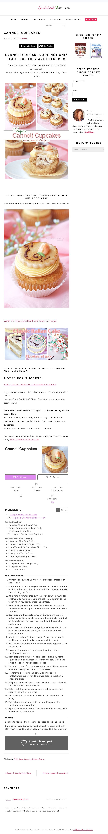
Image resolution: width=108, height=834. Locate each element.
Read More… (89, 132)
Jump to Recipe (30, 46)
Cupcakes (27, 759)
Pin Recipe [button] (54, 477)
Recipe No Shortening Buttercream (28, 518)
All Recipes (18, 759)
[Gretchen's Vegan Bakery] (54, 14)
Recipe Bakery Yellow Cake (23, 515)
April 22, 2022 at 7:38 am (57, 799)
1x (58, 510)
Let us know (35, 744)
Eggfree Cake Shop (20, 799)
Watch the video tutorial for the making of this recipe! (30, 321)
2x (62, 510)
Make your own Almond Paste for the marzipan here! (30, 384)
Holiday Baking (38, 759)
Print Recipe (47, 46)
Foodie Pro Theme (83, 830)
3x (66, 510)
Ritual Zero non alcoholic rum (24, 439)
